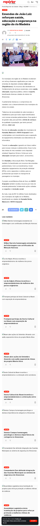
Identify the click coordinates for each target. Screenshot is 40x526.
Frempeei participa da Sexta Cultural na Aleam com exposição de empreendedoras (19, 321)
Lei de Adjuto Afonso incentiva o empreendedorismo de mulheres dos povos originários (19, 283)
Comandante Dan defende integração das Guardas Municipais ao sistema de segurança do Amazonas (19, 472)
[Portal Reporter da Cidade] (9, 2)
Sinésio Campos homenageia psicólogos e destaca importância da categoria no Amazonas (19, 435)
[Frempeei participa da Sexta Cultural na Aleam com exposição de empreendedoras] (20, 306)
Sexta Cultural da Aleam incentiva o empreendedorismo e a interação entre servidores (20, 397)
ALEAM (5, 10)
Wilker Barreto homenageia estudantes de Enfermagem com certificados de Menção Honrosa (20, 245)
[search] (28, 2)
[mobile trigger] (36, 2)
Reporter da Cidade (16, 30)
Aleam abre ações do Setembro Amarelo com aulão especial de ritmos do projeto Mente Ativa (19, 359)
